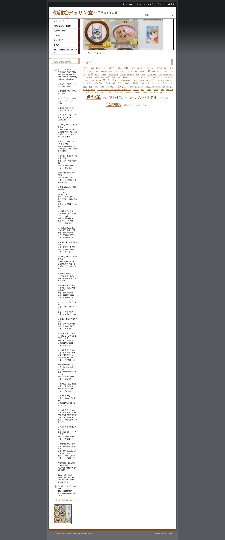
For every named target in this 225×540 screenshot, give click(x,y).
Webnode (168, 533)
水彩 (161, 98)
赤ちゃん (166, 83)
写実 (131, 98)
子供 (102, 87)
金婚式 (143, 71)
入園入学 (129, 92)
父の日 (132, 68)
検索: (147, 15)
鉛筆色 (167, 98)
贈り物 (151, 71)
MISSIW (104, 71)
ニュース (57, 35)
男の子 (167, 71)
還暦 (121, 92)
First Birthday (96, 80)
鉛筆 (90, 74)
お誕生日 (111, 68)
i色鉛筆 (89, 77)
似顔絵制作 (156, 77)
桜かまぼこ (151, 80)
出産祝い (90, 71)
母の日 (139, 68)
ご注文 (89, 83)
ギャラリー (151, 74)
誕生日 (87, 80)
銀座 (137, 74)
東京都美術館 (125, 80)
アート (104, 74)
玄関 (96, 92)
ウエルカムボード (136, 87)
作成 (162, 90)
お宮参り (137, 92)
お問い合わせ (98, 83)
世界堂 (115, 92)
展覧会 (96, 77)
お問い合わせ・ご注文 (62, 26)
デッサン (110, 87)
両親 (96, 87)
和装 (165, 68)
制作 (113, 77)
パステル (121, 86)
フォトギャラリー (60, 40)
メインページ (91, 53)
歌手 (85, 68)
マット (138, 105)
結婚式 (136, 90)
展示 (143, 74)
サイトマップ (148, 4)
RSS (161, 4)
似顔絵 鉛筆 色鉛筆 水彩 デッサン (156, 92)
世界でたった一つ (129, 77)
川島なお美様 (100, 68)
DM (102, 77)
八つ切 (108, 92)
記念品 (126, 83)
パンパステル (146, 97)
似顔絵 (113, 104)
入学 (119, 83)
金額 (118, 77)
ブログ (56, 45)
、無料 (149, 90)
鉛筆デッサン (129, 105)
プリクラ (129, 71)
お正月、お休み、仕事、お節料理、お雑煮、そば (114, 90)
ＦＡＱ (108, 83)
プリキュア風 (167, 77)
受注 (148, 77)
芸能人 (111, 71)
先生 (158, 83)
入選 (97, 71)
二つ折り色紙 (148, 68)
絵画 (108, 77)
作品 (97, 74)
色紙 (136, 71)
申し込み (161, 80)
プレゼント (144, 83)
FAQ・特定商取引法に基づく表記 (65, 51)
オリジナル (141, 77)
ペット (115, 80)
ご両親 (119, 68)
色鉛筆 (93, 97)
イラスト (120, 71)
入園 (113, 83)
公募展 (91, 68)
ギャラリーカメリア (127, 74)
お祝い (159, 71)
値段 (101, 92)
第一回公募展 (113, 74)
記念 (126, 68)
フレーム (146, 105)
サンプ (156, 90)
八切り (141, 80)
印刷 (172, 4)
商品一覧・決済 (60, 31)
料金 (142, 90)
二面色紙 (159, 68)
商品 (105, 98)
